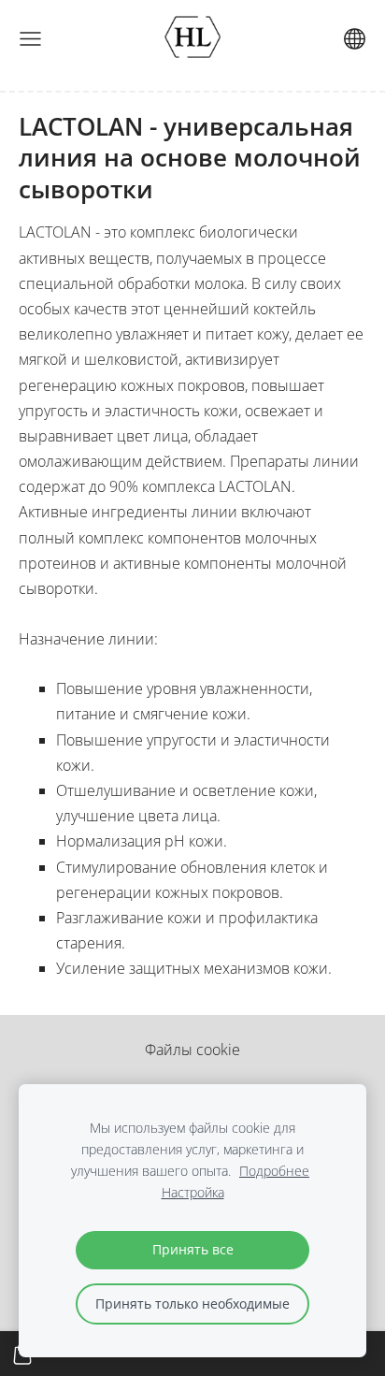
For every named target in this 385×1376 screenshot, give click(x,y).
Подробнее (274, 1171)
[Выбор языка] (354, 39)
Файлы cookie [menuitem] (192, 1049)
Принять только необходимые (192, 1303)
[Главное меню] (30, 39)
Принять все (193, 1249)
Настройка (193, 1192)
